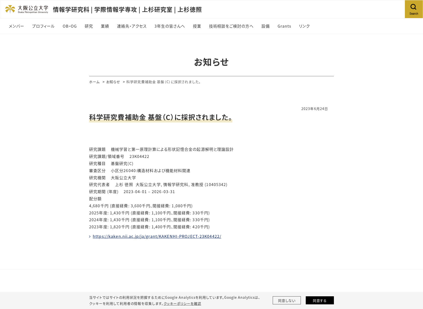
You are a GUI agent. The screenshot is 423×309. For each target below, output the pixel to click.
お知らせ (113, 81)
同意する (320, 300)
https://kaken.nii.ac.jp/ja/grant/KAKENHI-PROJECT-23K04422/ (157, 236)
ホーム (94, 81)
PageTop (412, 283)
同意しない (287, 300)
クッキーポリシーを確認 (182, 303)
